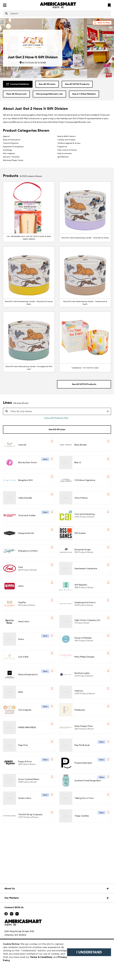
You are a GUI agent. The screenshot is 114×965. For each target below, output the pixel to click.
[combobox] (57, 13)
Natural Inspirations (28, 674)
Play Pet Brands (82, 745)
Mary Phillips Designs (84, 657)
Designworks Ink (26, 533)
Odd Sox (79, 691)
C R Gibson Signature (85, 480)
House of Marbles (83, 638)
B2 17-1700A (28, 62)
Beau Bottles (81, 445)
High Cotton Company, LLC (87, 620)
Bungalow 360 (25, 480)
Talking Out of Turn (84, 798)
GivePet (22, 602)
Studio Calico (24, 798)
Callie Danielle (25, 498)
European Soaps (83, 549)
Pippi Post (23, 745)
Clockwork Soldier (27, 515)
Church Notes (81, 498)
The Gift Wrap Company (30, 814)
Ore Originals (24, 710)
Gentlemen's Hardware (86, 568)
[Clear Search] (109, 411)
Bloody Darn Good (27, 462)
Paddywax (80, 710)
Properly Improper (83, 763)
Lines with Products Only (56, 418)
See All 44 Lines (47, 84)
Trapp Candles (82, 816)
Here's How (23, 621)
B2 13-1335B (40, 62)
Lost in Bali (23, 657)
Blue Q (78, 462)
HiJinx (21, 639)
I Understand (89, 952)
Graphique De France (85, 602)
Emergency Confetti (28, 551)
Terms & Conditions (41, 957)
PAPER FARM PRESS (27, 727)
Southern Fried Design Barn (88, 780)
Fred (20, 567)
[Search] (6, 13)
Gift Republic (81, 585)
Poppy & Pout (25, 761)
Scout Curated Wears (28, 779)
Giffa (21, 586)
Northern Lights (82, 673)
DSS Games (80, 533)
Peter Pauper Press (84, 726)
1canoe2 (22, 445)
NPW (20, 692)
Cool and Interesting (85, 514)
